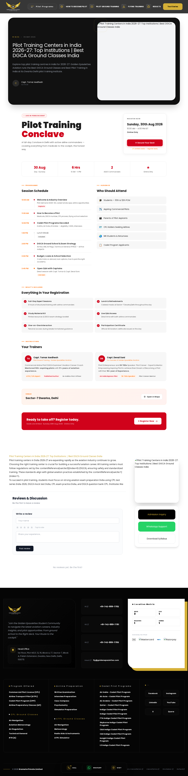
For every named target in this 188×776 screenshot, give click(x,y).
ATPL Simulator (62, 737)
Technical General (18, 733)
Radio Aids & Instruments (67, 733)
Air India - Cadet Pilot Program (115, 692)
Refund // (181, 769)
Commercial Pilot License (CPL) (24, 692)
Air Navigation (16, 720)
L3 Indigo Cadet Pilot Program (115, 745)
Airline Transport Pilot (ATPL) (23, 696)
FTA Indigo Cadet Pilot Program (115, 718)
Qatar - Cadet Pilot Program (114, 705)
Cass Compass (61, 701)
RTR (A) (12, 737)
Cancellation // (153, 769)
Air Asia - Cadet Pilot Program (115, 696)
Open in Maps (153, 396)
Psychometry (61, 705)
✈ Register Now (146, 421)
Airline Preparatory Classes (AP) (25, 705)
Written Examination (64, 692)
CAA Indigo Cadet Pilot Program (116, 729)
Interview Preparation (65, 696)
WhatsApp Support (156, 526)
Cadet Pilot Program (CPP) (22, 701)
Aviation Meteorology (19, 725)
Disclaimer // (168, 769)
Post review (24, 548)
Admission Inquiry (157, 514)
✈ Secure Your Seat (145, 142)
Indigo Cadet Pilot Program (113, 709)
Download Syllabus (157, 538)
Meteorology (60, 729)
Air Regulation (16, 729)
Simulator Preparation (65, 709)
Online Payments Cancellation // (129, 769)
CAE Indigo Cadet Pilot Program (115, 734)
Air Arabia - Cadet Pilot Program (116, 701)
